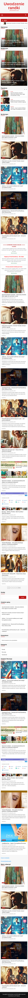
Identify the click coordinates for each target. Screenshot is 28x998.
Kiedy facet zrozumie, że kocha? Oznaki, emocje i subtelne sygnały (13, 613)
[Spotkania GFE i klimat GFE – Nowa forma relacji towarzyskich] (14, 563)
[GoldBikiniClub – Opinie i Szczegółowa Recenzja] (14, 833)
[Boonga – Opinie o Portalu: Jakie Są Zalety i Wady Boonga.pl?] (14, 501)
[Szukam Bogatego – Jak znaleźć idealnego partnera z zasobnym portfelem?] (14, 532)
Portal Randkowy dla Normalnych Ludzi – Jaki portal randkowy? (13, 630)
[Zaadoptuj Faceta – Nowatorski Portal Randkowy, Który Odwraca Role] (5, 108)
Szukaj (3, 592)
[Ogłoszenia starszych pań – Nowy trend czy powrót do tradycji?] (14, 439)
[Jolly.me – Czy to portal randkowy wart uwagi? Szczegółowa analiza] (5, 101)
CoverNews (10, 995)
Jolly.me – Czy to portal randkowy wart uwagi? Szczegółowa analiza (12, 619)
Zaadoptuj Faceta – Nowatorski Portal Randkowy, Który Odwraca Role (18, 108)
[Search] (26, 15)
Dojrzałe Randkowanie (6, 861)
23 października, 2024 (12, 45)
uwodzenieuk (5, 45)
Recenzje (12, 99)
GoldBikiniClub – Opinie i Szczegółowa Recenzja (14, 843)
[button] (2, 15)
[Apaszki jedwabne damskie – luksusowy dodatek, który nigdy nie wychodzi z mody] (14, 125)
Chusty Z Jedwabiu (5, 857)
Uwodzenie (4, 654)
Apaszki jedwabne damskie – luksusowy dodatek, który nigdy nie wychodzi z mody (13, 607)
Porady (3, 40)
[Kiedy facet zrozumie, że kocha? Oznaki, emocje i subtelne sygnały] (14, 38)
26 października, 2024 (12, 66)
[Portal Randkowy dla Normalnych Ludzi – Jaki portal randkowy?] (14, 225)
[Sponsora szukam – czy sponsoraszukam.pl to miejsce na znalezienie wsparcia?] (14, 470)
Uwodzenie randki (14, 6)
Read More (4, 304)
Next (19, 587)
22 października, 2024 (12, 213)
